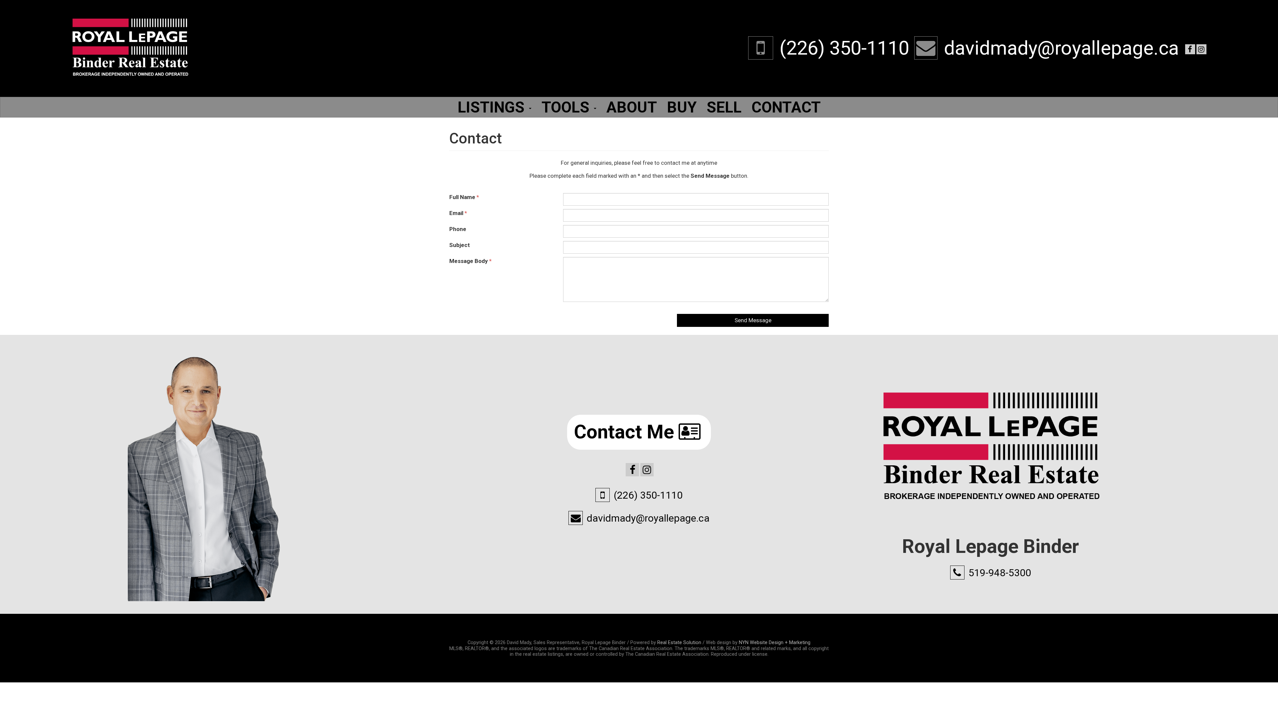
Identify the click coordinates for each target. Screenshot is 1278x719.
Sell (724, 107)
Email (458, 213)
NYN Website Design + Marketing (774, 642)
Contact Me (626, 432)
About (631, 107)
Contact (786, 107)
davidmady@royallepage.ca (1061, 48)
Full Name (464, 197)
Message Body (470, 261)
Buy (682, 107)
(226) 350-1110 (844, 48)
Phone (457, 229)
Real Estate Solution (679, 642)
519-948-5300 (999, 573)
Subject (459, 245)
